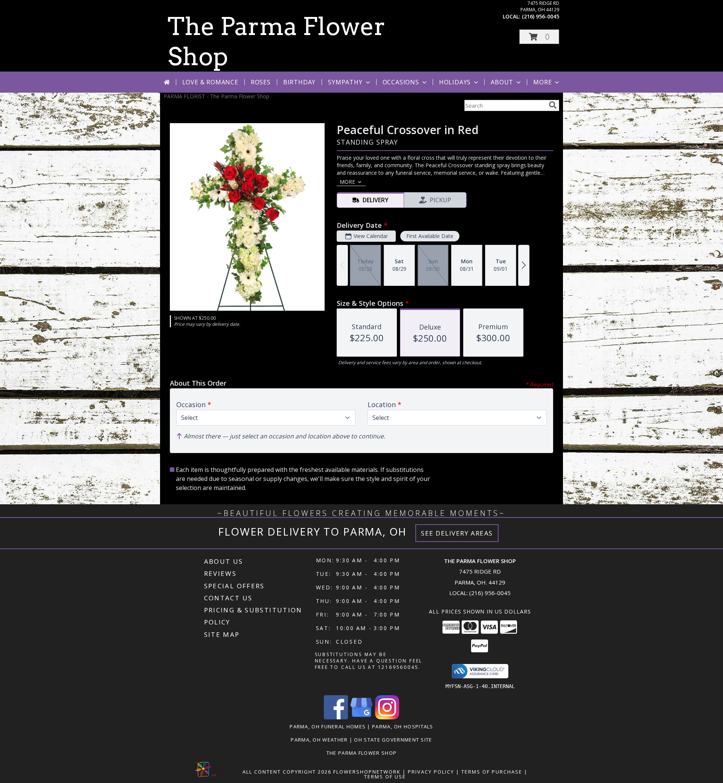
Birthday (299, 82)
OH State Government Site (393, 739)
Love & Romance (210, 82)
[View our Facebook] (336, 717)
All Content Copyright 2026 (287, 771)
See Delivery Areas (457, 533)
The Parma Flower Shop (361, 752)
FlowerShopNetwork (367, 771)
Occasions (401, 82)
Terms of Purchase (491, 771)
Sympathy (345, 82)
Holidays (455, 82)
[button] (539, 36)
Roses (261, 82)
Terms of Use (385, 776)
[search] (553, 105)
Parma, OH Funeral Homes (328, 726)
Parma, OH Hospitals (402, 726)
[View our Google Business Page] (361, 717)
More (542, 82)
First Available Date (429, 236)
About (502, 82)
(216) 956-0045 (540, 16)
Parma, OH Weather (319, 739)
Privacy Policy (431, 771)
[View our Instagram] (387, 717)
